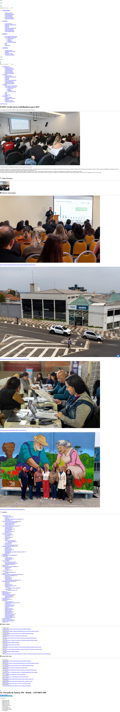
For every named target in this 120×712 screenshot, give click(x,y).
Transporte (7, 589)
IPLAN (4, 591)
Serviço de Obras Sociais (7, 619)
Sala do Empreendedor (9, 572)
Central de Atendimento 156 (10, 24)
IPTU (6, 43)
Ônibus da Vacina (8, 609)
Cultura (3, 556)
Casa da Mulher (8, 534)
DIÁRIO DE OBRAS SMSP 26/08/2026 (10, 642)
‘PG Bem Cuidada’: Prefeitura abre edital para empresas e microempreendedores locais (19, 637)
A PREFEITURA (6, 10)
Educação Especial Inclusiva (10, 563)
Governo (4, 573)
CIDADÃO (4, 21)
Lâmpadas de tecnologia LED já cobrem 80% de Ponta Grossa (14, 635)
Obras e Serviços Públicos (7, 594)
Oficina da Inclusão (11, 541)
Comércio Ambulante (12, 42)
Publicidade (10, 40)
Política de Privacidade (9, 18)
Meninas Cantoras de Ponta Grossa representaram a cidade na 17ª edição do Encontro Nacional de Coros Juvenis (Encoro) (26, 653)
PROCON (7, 25)
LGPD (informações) (9, 29)
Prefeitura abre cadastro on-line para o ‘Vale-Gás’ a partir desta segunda (16, 683)
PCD (6, 539)
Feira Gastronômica (9, 529)
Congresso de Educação (9, 561)
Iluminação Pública (9, 523)
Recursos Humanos (6, 599)
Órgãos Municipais (8, 15)
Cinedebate (7, 603)
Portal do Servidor (8, 50)
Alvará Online (10, 38)
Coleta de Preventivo (9, 604)
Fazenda (4, 571)
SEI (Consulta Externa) (9, 31)
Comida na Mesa (8, 526)
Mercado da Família (9, 531)
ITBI (6, 44)
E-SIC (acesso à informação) (10, 28)
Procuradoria (5, 598)
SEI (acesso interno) (9, 53)
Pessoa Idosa (7, 542)
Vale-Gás (7, 532)
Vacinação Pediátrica (9, 617)
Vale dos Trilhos (8, 524)
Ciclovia (6, 583)
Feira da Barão (8, 577)
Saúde (3, 600)
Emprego (7, 576)
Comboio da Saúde (9, 606)
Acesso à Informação (9, 17)
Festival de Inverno (9, 558)
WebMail (7, 52)
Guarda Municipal (8, 549)
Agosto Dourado (8, 601)
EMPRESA (5, 33)
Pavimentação (7, 584)
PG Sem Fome (8, 569)
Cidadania (7, 547)
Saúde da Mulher (8, 611)
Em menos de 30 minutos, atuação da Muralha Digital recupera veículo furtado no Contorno (20, 631)
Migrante (7, 538)
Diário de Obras (8, 595)
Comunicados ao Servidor (10, 51)
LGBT (6, 568)
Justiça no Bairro (8, 537)
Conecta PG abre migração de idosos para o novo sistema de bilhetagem (16, 685)
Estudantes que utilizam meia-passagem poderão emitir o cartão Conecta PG (17, 681)
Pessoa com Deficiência (9, 540)
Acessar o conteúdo (4, 694)
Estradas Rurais (8, 528)
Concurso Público (8, 516)
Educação (4, 560)
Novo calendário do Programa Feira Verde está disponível (13, 674)
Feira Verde (7, 530)
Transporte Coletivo (11, 590)
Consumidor (4, 554)
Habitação (7, 567)
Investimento (7, 578)
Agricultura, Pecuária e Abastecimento (10, 525)
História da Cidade (8, 13)
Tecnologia (7, 552)
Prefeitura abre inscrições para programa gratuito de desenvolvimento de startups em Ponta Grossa (21, 647)
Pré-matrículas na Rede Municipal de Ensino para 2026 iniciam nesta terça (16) (18, 679)
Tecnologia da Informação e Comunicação (13, 519)
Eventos (9, 39)
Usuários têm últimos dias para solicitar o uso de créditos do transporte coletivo (18, 633)
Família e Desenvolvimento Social (9, 566)
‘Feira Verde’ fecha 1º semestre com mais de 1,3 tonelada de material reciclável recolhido (19, 640)
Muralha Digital (5, 593)
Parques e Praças (8, 597)
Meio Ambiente (5, 592)
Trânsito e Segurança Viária (7, 620)
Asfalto (6, 582)
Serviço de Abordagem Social (11, 545)
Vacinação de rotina (9, 615)
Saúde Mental (7, 612)
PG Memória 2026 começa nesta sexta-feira (11, 644)
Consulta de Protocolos (9, 30)
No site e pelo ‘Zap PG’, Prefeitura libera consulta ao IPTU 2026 (15, 676)
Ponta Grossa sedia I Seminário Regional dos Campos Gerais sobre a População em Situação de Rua (22, 649)
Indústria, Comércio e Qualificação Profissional (11, 574)
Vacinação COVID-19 (9, 613)
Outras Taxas (7, 45)
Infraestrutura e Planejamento (8, 581)
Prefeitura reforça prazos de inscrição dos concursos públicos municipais (16, 628)
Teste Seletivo (7, 520)
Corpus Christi (8, 557)
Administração (5, 515)
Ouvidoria (7, 26)
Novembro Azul (8, 608)
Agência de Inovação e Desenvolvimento (10, 521)
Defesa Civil (7, 548)
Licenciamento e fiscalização (10, 37)
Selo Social (7, 543)
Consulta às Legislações (9, 54)
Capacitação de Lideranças (10, 522)
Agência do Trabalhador (10, 575)
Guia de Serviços (8, 23)
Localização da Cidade (9, 14)
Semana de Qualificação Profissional (12, 580)
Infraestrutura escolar (9, 564)
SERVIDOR (5, 47)
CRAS (6, 536)
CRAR (6, 607)
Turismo (4, 621)
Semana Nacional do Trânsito (13, 587)
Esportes (4, 565)
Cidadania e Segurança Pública (8, 546)
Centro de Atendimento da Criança (12, 602)
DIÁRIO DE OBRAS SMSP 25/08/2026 (10, 651)
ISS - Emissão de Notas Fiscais (11, 36)
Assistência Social (3, 103)
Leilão (6, 517)
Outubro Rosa (8, 610)
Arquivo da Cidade (9, 16)
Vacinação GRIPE (8, 616)
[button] (6, 696)
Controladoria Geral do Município (9, 555)
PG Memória (7, 559)
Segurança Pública (6, 618)
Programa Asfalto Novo (9, 585)
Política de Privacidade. (4, 694)
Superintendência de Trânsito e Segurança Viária (14, 551)
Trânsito (6, 586)
